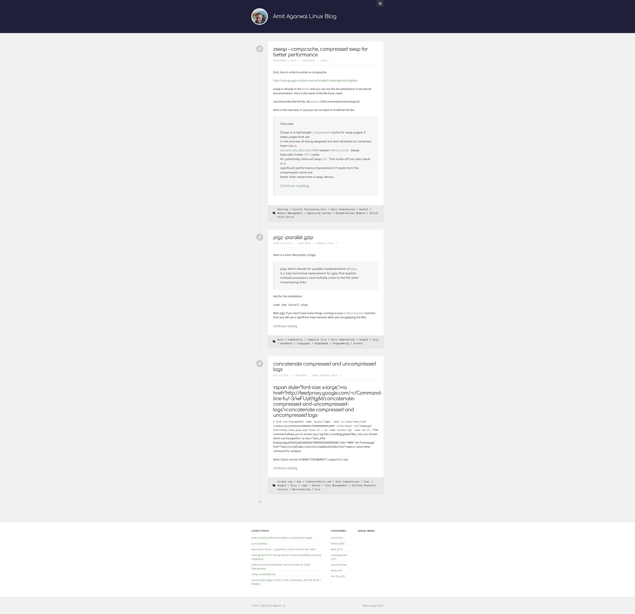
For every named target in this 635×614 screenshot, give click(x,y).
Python (357, 343)
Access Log (284, 481)
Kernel (363, 209)
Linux (324, 60)
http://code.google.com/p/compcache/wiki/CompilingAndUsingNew (315, 80)
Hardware (286, 343)
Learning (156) (339, 564)
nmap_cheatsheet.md (263, 574)
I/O (324, 159)
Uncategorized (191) (339, 556)
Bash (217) (336, 549)
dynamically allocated (296, 150)
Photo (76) (336, 570)
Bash (316, 375)
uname (313, 101)
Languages (303, 343)
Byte (280, 339)
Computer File (317, 339)
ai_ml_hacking (259, 543)
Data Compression (343, 209)
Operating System (319, 213)
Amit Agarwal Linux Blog (304, 16)
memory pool (339, 150)
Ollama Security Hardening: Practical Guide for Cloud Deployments (280, 566)
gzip (354, 268)
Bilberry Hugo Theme (373, 605)
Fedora (320, 243)
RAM (315, 150)
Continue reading (294, 186)
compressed (321, 132)
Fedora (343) (337, 543)
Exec (367, 481)
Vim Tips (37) (338, 576)
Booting (282, 209)
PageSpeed (321, 343)
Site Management (336, 485)
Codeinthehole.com (318, 481)
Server (316, 485)
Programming (341, 343)
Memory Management (290, 213)
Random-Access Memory (350, 213)
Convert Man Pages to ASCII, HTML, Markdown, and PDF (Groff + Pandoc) (286, 581)
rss (284, 605)
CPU (307, 154)
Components (295, 339)
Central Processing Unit (309, 209)
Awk (299, 481)
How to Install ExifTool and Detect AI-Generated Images (281, 537)
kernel (306, 89)
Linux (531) (337, 537)
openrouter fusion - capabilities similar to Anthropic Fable (283, 549)
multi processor (354, 313)
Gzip (294, 485)
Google (363, 339)
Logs (304, 485)
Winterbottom (301, 489)
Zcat (318, 489)
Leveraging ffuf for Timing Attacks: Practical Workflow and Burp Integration (286, 556)
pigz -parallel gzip (293, 237)
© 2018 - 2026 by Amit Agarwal (266, 605)
